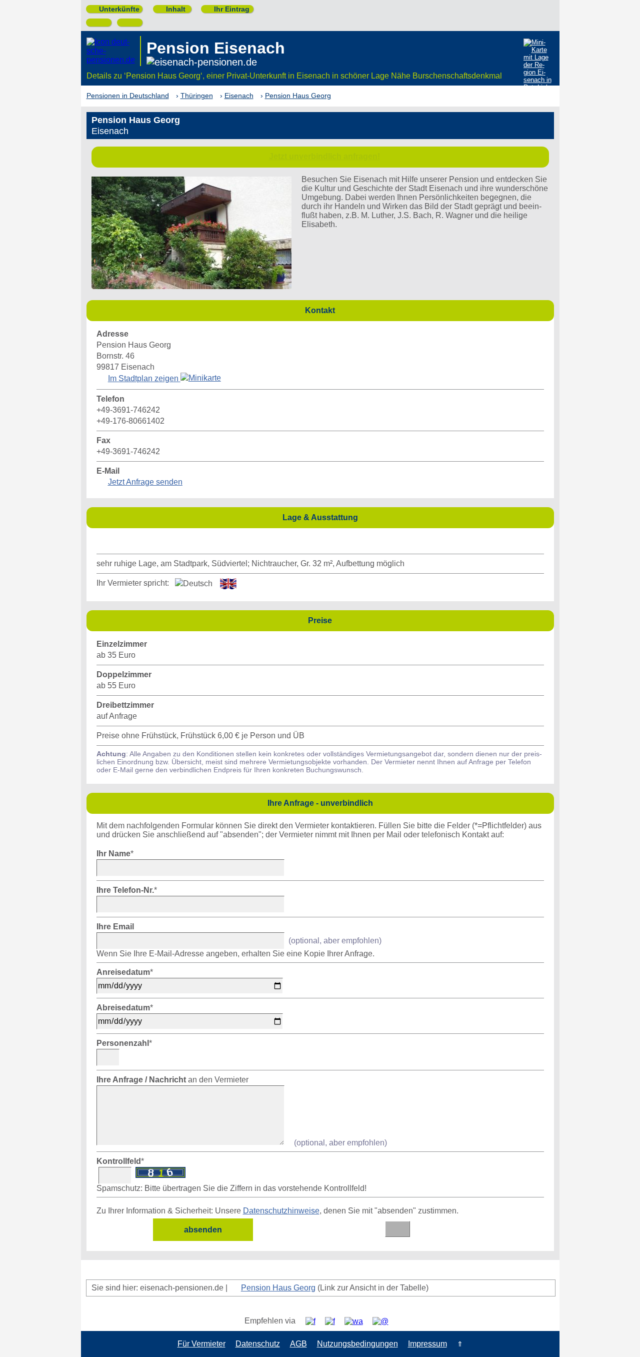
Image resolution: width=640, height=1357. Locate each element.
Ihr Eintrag (228, 9)
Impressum (427, 1343)
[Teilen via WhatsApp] (357, 1321)
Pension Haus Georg (278, 1287)
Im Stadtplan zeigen (144, 378)
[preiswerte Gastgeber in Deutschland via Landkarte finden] (538, 66)
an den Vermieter (172, 1079)
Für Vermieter (202, 1343)
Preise (428, 620)
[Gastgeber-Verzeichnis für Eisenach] (113, 51)
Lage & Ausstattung (415, 517)
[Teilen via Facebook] (314, 1321)
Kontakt (426, 310)
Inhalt (172, 9)
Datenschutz (258, 1343)
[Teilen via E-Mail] (384, 1321)
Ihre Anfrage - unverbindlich (408, 802)
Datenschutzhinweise (281, 1210)
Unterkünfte (115, 9)
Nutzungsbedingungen (357, 1343)
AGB (298, 1343)
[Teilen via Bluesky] (333, 1321)
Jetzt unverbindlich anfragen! (324, 156)
